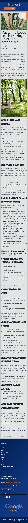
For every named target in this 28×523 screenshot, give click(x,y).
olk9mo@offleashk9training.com (12, 482)
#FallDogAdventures (16, 428)
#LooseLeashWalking (7, 430)
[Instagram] (3, 497)
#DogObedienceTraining (7, 428)
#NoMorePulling (15, 430)
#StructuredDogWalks (7, 432)
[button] (24, 9)
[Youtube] (6, 497)
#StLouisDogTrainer (22, 430)
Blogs (4, 427)
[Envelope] (9, 497)
